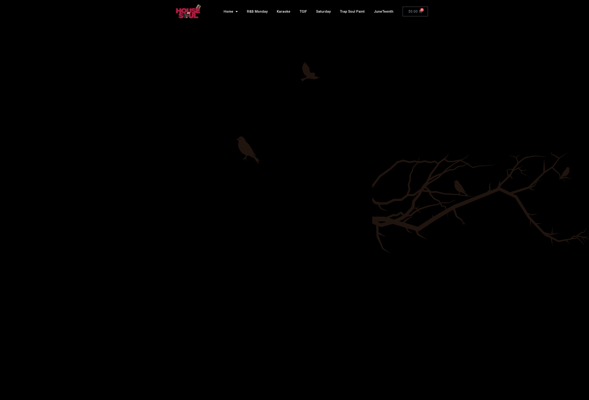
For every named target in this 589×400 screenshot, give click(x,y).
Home (228, 11)
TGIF (303, 11)
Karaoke (283, 11)
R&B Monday (257, 11)
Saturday (323, 11)
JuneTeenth (383, 11)
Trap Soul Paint (352, 11)
